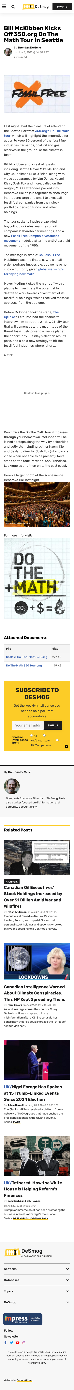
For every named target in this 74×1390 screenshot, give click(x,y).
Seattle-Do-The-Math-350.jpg (26, 657)
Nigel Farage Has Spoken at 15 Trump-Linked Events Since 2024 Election (33, 1093)
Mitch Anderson (17, 912)
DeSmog (42, 7)
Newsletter (11, 1336)
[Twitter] (11, 1342)
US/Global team (40, 740)
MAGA (17, 1122)
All (35, 735)
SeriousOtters (24, 1380)
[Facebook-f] (5, 1342)
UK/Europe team (41, 745)
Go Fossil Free (49, 255)
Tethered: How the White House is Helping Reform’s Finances (33, 1189)
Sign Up (53, 725)
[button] (37, 1269)
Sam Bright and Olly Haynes (24, 1201)
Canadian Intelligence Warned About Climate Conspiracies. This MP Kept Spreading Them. (34, 993)
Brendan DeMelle (29, 47)
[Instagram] (23, 1342)
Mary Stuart (15, 1005)
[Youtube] (17, 1342)
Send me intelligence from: (20, 740)
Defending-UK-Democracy (30, 1218)
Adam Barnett (16, 1105)
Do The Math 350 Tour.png (24, 665)
